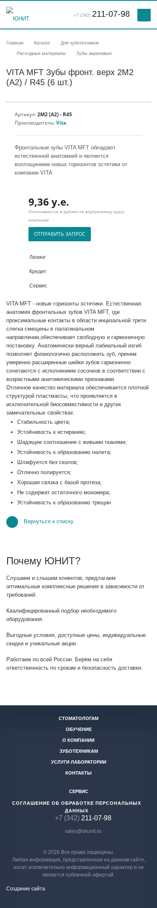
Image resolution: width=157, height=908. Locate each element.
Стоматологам (78, 718)
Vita (61, 122)
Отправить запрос (59, 233)
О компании (78, 740)
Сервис (78, 791)
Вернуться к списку (49, 522)
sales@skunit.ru (83, 831)
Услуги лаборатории (78, 761)
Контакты (78, 772)
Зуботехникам (78, 751)
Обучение (79, 729)
